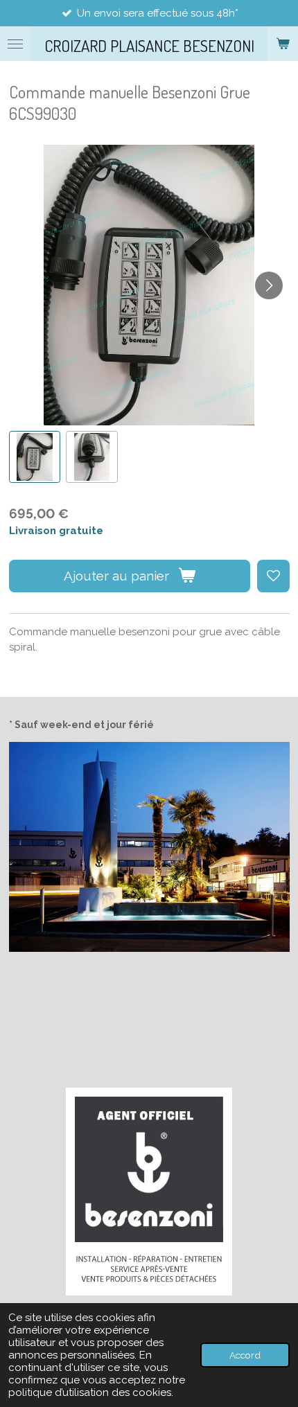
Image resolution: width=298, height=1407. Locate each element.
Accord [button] (245, 1355)
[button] (35, 457)
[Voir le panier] (283, 43)
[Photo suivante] (269, 285)
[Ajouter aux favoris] (273, 576)
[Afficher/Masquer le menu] (15, 43)
